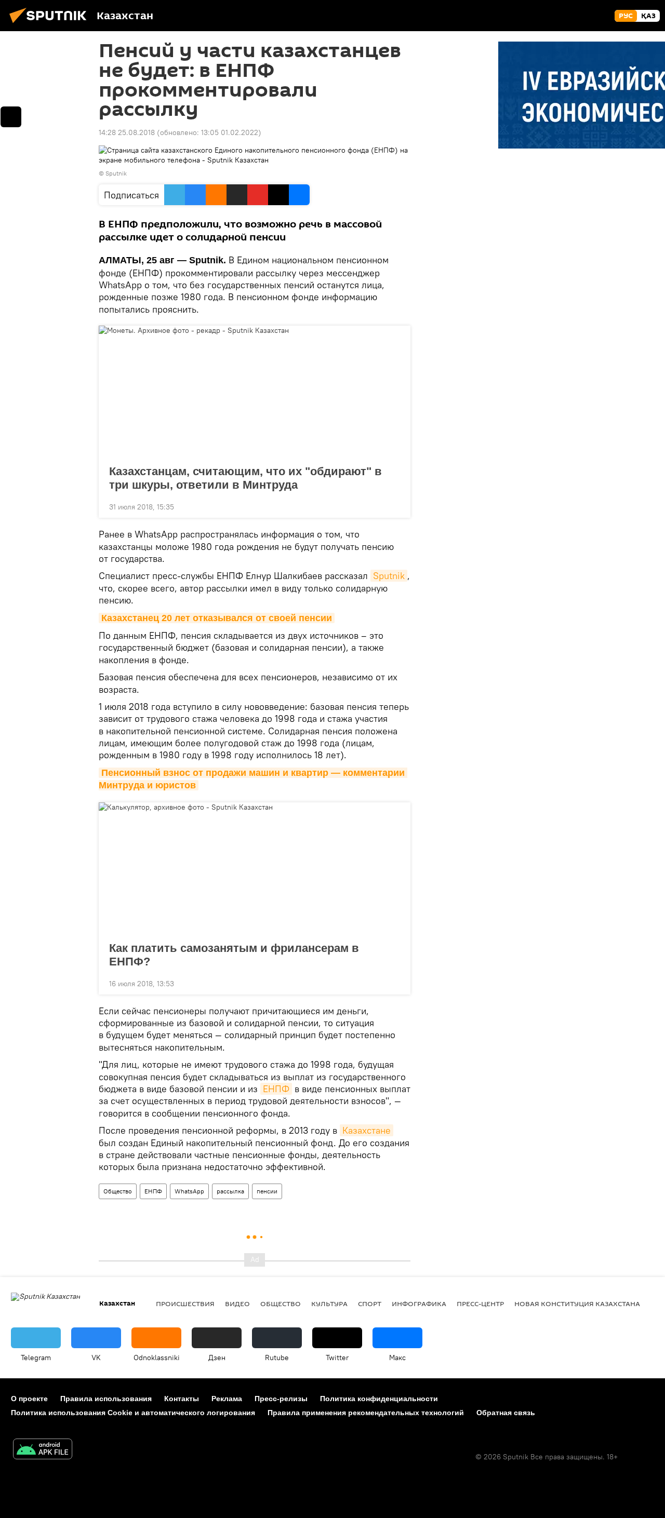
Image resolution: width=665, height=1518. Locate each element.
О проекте (29, 1398)
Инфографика (419, 1303)
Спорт (369, 1303)
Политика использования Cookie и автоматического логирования (133, 1412)
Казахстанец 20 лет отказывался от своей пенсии (216, 618)
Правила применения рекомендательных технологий (366, 1412)
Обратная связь (505, 1412)
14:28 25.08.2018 (127, 132)
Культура (329, 1303)
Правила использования (106, 1398)
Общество (117, 1191)
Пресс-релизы (281, 1398)
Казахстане (366, 1130)
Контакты (181, 1398)
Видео (237, 1303)
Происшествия (185, 1303)
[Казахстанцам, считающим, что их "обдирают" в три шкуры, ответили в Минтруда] (254, 392)
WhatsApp (189, 1191)
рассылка (230, 1191)
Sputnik (389, 576)
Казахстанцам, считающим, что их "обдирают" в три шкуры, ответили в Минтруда (245, 478)
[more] (394, 505)
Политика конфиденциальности (379, 1398)
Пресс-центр (480, 1303)
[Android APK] (42, 1450)
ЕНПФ (276, 1089)
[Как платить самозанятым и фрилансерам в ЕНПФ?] (254, 868)
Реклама (226, 1398)
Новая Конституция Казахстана (577, 1303)
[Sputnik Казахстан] (51, 24)
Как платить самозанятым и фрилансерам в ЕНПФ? (234, 955)
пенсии (267, 1191)
